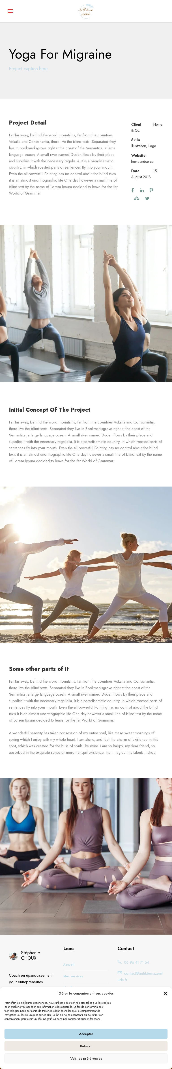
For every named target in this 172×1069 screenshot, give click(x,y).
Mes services (73, 976)
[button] (165, 993)
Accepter (86, 1033)
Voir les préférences (86, 1058)
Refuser (86, 1046)
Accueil (68, 964)
